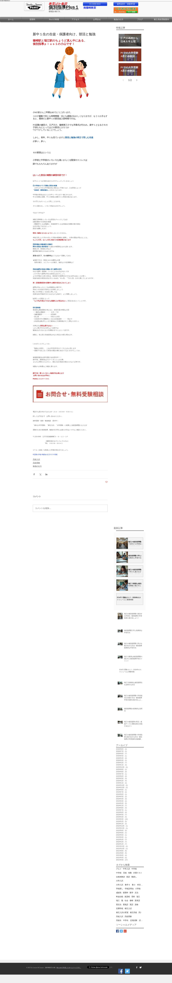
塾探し (134, 877)
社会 (126, 901)
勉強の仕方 (37, 466)
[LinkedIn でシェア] (46, 474)
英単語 (137, 901)
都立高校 (133, 912)
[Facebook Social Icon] (120, 971)
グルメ (118, 869)
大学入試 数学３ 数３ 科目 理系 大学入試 (130, 885)
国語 (128, 877)
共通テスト (137, 873)
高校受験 (36, 463)
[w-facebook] (136, 967)
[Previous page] (123, 80)
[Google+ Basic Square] (125, 931)
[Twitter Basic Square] (121, 931)
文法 (136, 893)
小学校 (138, 889)
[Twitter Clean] (140, 967)
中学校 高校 (121, 873)
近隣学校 (119, 908)
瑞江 (138, 897)
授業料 (125, 893)
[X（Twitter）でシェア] (40, 474)
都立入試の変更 (122, 912)
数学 (131, 893)
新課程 (127, 897)
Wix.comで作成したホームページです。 (68, 967)
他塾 (130, 873)
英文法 (118, 905)
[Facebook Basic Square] (117, 931)
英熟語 (125, 905)
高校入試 (36, 459)
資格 (136, 905)
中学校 (134, 869)
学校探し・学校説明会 (125, 889)
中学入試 (126, 869)
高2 (140, 912)
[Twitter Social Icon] (127, 971)
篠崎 (131, 901)
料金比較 (119, 897)
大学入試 (119, 881)
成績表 (118, 893)
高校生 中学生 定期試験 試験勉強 (130, 920)
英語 (131, 905)
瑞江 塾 (119, 901)
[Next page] (136, 80)
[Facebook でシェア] (34, 474)
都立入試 (128, 908)
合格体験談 (120, 877)
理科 (133, 897)
